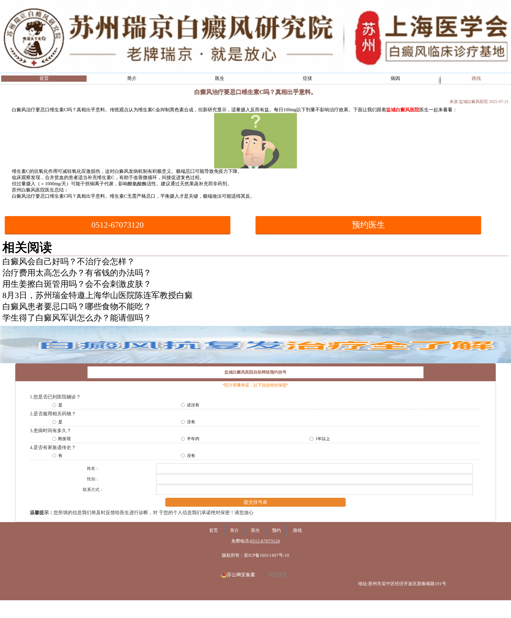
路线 (476, 78)
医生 (219, 78)
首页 (44, 78)
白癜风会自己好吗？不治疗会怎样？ (68, 261)
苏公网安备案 (241, 574)
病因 (395, 78)
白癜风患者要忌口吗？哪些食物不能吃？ (76, 306)
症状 (307, 78)
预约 (276, 530)
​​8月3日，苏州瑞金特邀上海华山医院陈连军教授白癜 (97, 295)
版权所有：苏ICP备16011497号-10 (255, 555)
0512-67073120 (117, 224)
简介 (132, 78)
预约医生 (368, 224)
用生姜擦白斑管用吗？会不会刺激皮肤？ (76, 284)
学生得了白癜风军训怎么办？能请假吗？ (76, 317)
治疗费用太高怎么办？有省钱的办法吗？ (76, 272)
